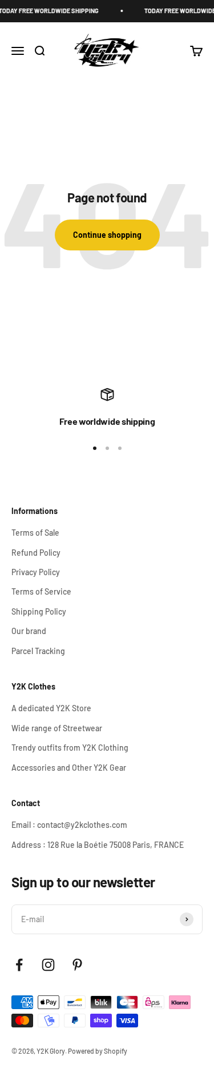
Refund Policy (35, 552)
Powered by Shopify (97, 1051)
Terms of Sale (35, 532)
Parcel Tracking (38, 651)
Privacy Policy (35, 572)
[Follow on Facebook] (19, 965)
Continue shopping (107, 235)
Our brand (28, 631)
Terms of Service (41, 591)
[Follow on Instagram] (48, 965)
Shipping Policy (38, 611)
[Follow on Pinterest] (77, 965)
